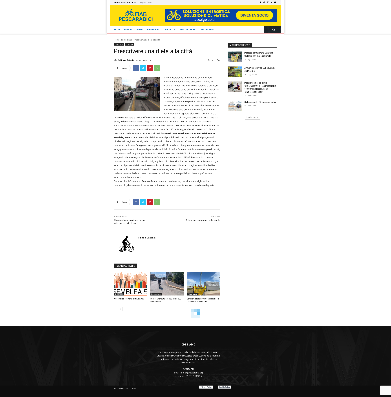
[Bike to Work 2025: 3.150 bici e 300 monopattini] (167, 283)
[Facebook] (260, 2)
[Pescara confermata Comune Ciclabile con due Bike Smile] (235, 57)
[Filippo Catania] (116, 60)
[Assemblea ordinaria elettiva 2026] (130, 283)
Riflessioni (129, 44)
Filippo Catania (127, 60)
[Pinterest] (150, 68)
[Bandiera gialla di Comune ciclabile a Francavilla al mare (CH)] (203, 283)
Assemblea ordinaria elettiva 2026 (129, 299)
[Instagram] (264, 2)
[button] (273, 29)
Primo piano (126, 40)
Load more (251, 117)
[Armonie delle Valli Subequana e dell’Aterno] (235, 71)
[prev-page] (116, 309)
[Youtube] (275, 2)
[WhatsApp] (157, 68)
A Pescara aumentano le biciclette (203, 220)
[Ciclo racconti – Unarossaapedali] (235, 106)
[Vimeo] (271, 2)
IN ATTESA (119, 294)
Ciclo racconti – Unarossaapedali (260, 102)
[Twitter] (268, 2)
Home (116, 40)
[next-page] (121, 309)
